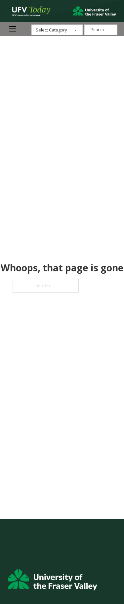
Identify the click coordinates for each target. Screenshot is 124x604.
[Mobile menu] (12, 28)
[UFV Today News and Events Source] (94, 11)
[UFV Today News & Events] (29, 11)
